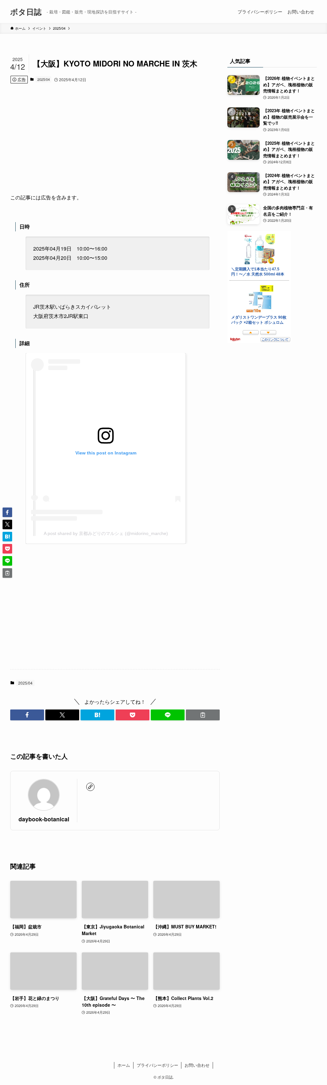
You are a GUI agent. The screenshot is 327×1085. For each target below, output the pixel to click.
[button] (27, 714)
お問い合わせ (197, 1065)
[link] (90, 787)
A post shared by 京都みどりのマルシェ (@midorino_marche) (106, 533)
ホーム (124, 1065)
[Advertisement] (115, 138)
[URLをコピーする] (203, 714)
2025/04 (43, 79)
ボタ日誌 (26, 11)
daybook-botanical (44, 819)
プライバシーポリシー (157, 1065)
